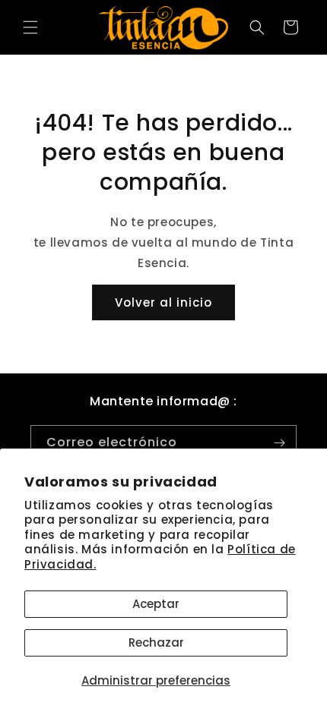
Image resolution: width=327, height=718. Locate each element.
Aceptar (155, 604)
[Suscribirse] (279, 443)
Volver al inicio (163, 302)
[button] (30, 27)
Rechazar (156, 642)
